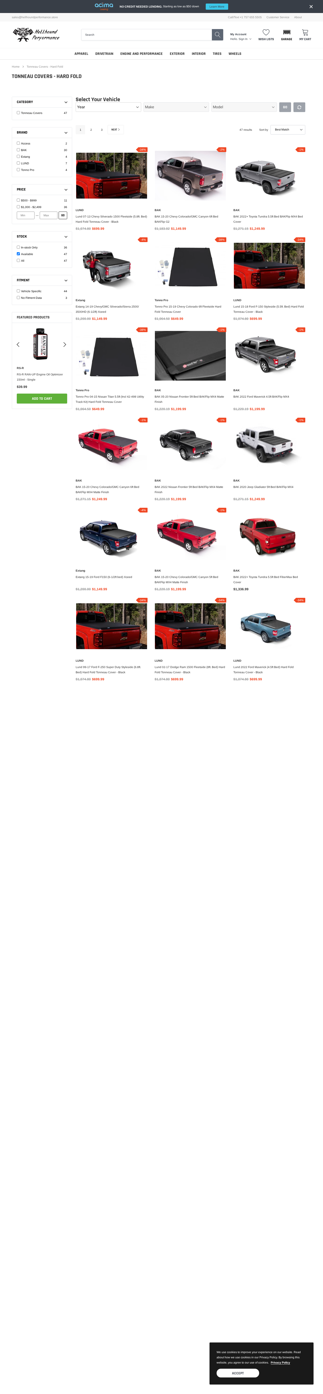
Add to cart (42, 398)
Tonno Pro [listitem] (27, 170)
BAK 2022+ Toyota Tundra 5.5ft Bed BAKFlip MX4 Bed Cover (268, 219)
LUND (80, 210)
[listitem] (42, 200)
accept (238, 1373)
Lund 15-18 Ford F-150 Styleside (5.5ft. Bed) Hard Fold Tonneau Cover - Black (268, 309)
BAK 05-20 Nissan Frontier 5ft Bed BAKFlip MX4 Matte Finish (189, 399)
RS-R (20, 368)
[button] (286, 35)
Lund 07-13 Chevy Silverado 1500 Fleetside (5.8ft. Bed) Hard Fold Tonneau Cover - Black (111, 219)
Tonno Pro (161, 300)
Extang (80, 300)
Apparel (81, 53)
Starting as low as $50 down (172, 6)
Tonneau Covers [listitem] (31, 113)
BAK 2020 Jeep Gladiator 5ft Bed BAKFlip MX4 (263, 487)
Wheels (235, 53)
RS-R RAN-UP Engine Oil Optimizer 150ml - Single (40, 377)
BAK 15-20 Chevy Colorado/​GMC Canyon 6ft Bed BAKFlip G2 (186, 219)
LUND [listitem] (25, 163)
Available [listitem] (27, 254)
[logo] (36, 34)
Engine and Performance (141, 53)
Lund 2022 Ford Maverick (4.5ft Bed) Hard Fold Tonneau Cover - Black (263, 669)
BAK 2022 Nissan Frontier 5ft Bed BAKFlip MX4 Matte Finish (189, 489)
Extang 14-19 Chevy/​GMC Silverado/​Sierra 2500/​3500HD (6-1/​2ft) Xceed (107, 309)
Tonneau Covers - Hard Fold (45, 66)
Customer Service (277, 17)
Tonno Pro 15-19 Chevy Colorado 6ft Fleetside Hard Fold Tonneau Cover (188, 309)
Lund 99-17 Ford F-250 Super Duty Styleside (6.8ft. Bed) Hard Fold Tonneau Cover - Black (108, 669)
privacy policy (280, 1362)
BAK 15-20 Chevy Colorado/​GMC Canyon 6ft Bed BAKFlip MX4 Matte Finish (107, 489)
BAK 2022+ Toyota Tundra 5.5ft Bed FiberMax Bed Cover (265, 579)
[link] (42, 344)
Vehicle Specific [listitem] (31, 291)
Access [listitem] (25, 143)
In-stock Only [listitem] (29, 247)
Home (16, 66)
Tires (217, 53)
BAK (158, 210)
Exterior (177, 53)
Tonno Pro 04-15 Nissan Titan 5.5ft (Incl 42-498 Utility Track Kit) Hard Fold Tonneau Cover (110, 399)
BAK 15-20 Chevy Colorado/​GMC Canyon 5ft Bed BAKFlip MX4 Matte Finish (186, 579)
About (298, 17)
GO (63, 215)
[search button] (217, 34)
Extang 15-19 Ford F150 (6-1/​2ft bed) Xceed (104, 577)
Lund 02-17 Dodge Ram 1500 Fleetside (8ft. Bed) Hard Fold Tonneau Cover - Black (190, 669)
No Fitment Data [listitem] (31, 298)
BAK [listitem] (24, 150)
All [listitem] (22, 260)
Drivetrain (104, 53)
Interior (199, 53)
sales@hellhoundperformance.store (35, 17)
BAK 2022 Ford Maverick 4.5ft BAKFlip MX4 (261, 396)
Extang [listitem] (25, 156)
